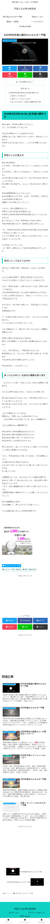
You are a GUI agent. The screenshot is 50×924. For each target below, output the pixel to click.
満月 (26, 569)
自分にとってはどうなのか (21, 99)
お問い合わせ (25, 916)
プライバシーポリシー (36, 913)
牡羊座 (33, 569)
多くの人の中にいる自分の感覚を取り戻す (27, 102)
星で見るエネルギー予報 (12, 565)
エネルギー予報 (9, 569)
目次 (22, 88)
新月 (19, 569)
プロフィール (13, 913)
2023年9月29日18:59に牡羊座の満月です (24, 93)
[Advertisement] (25, 594)
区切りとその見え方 (19, 96)
